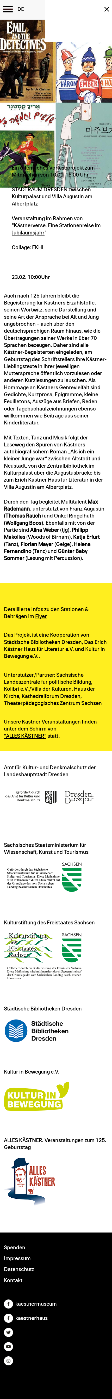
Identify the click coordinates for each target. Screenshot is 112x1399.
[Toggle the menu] (8, 9)
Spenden (14, 1247)
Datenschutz (19, 1269)
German (20, 9)
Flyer (41, 616)
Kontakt (13, 1280)
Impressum (17, 1258)
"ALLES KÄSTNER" (25, 736)
